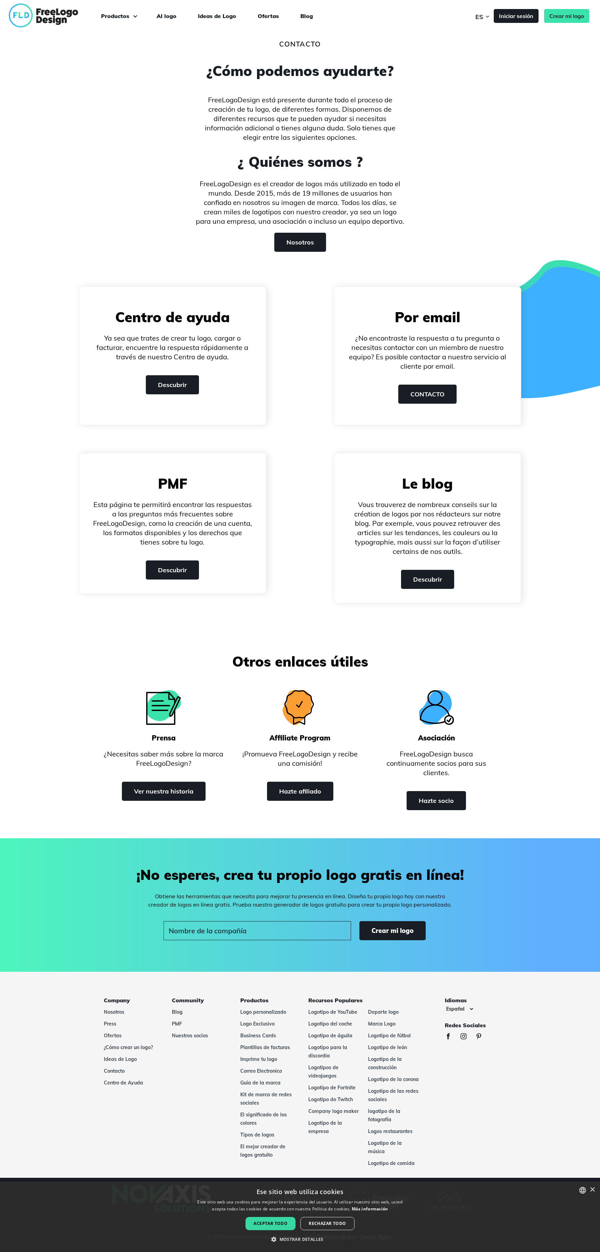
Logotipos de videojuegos (323, 1071)
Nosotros (300, 242)
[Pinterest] (482, 1037)
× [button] (592, 1189)
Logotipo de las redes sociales (393, 1095)
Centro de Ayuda (123, 1083)
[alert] (300, 1217)
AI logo (166, 15)
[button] (300, 1239)
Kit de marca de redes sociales (266, 1098)
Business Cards (258, 1035)
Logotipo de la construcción (385, 1063)
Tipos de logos (257, 1135)
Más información (370, 1209)
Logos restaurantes (390, 1131)
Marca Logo (381, 1024)
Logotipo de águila (330, 1035)
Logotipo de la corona (393, 1079)
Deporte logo (383, 1012)
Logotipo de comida (391, 1163)
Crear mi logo (566, 15)
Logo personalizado (263, 1012)
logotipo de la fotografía (384, 1115)
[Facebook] (452, 1037)
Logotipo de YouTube (332, 1012)
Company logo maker (333, 1111)
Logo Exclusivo (257, 1024)
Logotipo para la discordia (327, 1051)
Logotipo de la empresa (325, 1127)
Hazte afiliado (300, 791)
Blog (306, 15)
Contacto (114, 1071)
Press (110, 1024)
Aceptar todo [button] (270, 1223)
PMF (177, 1024)
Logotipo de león (387, 1047)
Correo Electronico (261, 1071)
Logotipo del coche (330, 1024)
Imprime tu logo (258, 1059)
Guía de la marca (260, 1083)
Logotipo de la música (385, 1147)
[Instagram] (467, 1037)
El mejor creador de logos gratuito (262, 1150)
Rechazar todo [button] (327, 1223)
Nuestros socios (190, 1035)
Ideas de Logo (217, 15)
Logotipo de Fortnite (332, 1087)
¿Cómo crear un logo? (128, 1047)
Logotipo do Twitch (330, 1099)
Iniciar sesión (516, 15)
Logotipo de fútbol (389, 1035)
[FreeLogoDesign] (67, 15)
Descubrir (172, 385)
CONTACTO (427, 394)
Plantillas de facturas (265, 1047)
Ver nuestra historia (163, 791)
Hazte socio (436, 801)
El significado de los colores (263, 1119)
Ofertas (268, 15)
